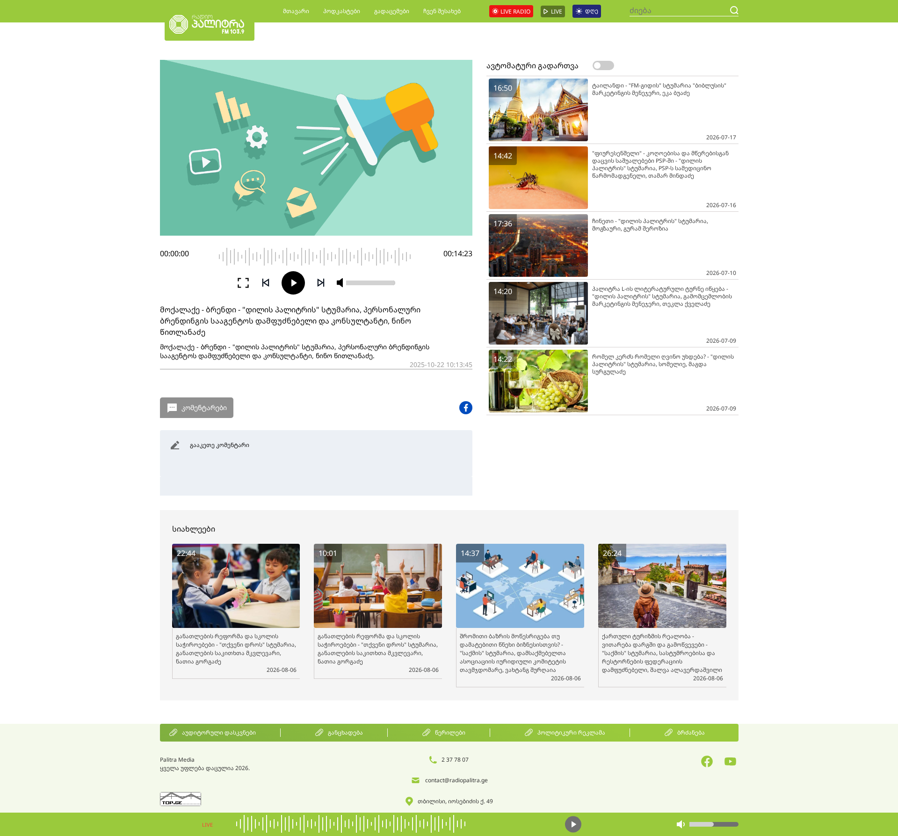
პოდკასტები (341, 11)
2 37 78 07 (455, 760)
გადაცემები (391, 11)
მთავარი (296, 11)
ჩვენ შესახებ (442, 11)
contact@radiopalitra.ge (456, 780)
